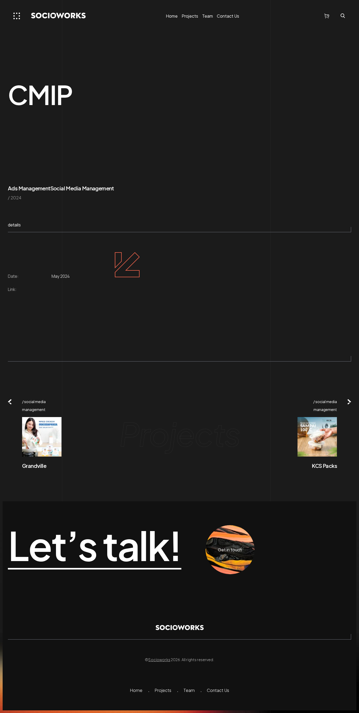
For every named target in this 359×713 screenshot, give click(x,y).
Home (172, 16)
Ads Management (29, 188)
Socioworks (159, 659)
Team (207, 16)
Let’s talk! (94, 546)
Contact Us (228, 16)
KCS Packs (324, 465)
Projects (190, 16)
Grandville (34, 465)
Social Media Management (82, 188)
